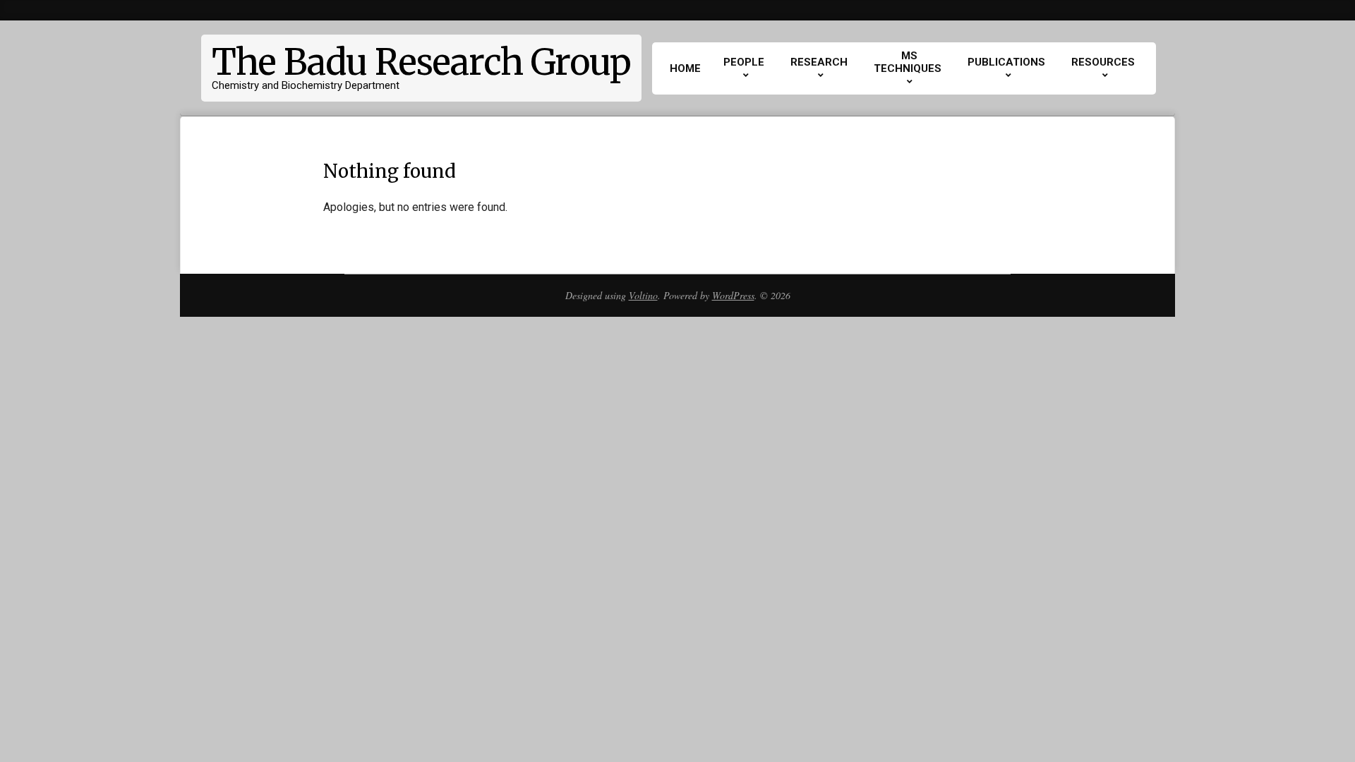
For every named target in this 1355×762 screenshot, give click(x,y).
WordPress (733, 295)
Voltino (643, 295)
